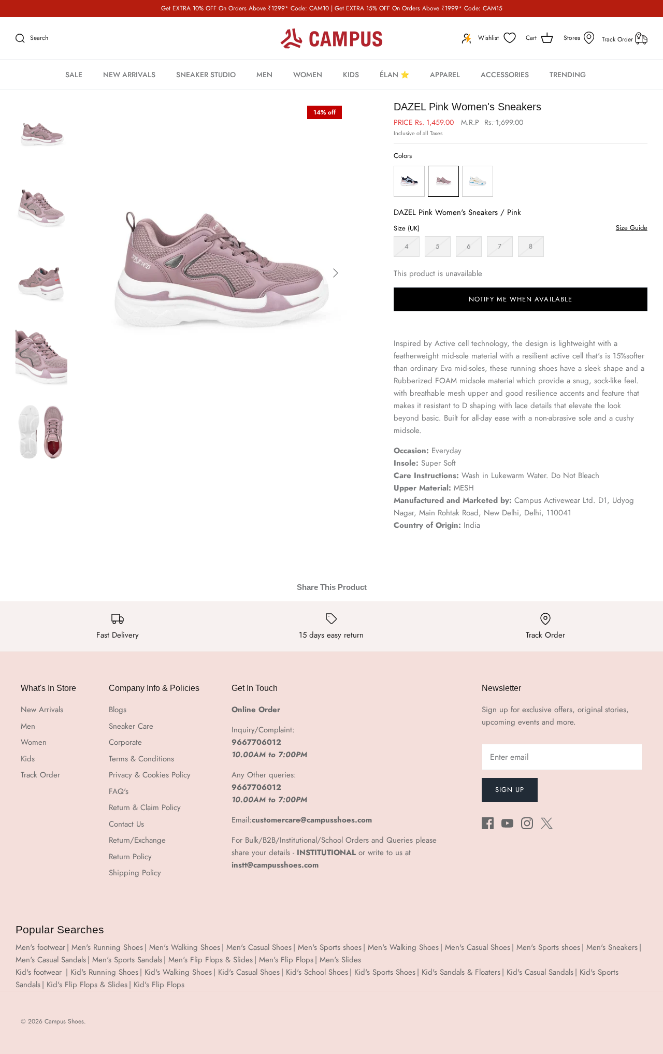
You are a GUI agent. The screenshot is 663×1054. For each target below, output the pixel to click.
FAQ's (118, 791)
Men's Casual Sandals (51, 959)
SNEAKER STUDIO (206, 74)
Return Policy (130, 856)
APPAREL (445, 74)
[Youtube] (507, 823)
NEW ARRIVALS (129, 74)
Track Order (618, 39)
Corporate (125, 742)
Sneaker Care (131, 726)
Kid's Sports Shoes (384, 972)
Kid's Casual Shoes (249, 972)
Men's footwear (40, 947)
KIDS (351, 74)
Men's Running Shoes (107, 947)
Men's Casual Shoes (259, 947)
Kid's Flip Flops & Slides (87, 984)
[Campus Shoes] (331, 38)
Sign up (509, 790)
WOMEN (307, 74)
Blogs (117, 709)
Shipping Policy (135, 872)
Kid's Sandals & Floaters (461, 972)
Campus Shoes (64, 1021)
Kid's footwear (40, 972)
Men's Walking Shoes (184, 947)
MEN (264, 74)
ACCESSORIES (505, 74)
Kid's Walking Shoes (178, 972)
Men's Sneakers (612, 947)
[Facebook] (488, 823)
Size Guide (631, 228)
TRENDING (568, 74)
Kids (28, 758)
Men (28, 726)
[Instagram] (527, 823)
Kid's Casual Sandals (540, 972)
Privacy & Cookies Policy (150, 775)
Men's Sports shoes (330, 947)
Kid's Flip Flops (159, 984)
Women (34, 742)
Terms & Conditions (141, 758)
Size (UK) (407, 228)
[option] (217, 273)
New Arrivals (42, 709)
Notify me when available (520, 299)
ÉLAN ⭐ (394, 74)
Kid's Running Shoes (104, 972)
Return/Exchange (137, 840)
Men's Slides (340, 959)
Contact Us (126, 824)
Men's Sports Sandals (127, 959)
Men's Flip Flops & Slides (210, 959)
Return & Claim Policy (145, 807)
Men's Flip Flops (286, 959)
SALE (73, 74)
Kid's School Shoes (317, 972)
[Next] (335, 273)
